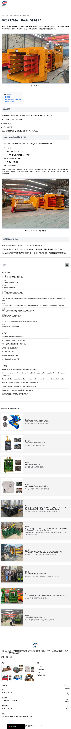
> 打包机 (39, 666)
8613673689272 (7, 692)
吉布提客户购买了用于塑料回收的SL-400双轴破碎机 (19, 386)
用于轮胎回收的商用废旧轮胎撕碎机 (14, 340)
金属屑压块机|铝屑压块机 (10, 355)
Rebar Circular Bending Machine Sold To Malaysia (19, 369)
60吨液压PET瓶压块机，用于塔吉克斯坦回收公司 (18, 311)
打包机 (4, 275)
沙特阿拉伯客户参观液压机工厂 (12, 327)
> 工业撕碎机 (40, 669)
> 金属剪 (39, 672)
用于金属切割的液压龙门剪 (11, 359)
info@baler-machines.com (10, 700)
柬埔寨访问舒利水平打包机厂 (11, 316)
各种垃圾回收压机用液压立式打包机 (14, 344)
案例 (3, 304)
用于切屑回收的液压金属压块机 (12, 293)
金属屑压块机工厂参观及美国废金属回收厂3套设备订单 (20, 383)
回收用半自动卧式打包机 (10, 348)
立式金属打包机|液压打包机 (11, 282)
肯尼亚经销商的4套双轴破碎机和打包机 (15, 394)
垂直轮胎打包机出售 (8, 288)
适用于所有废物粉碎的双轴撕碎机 (13, 337)
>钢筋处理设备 (41, 675)
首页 (3, 15)
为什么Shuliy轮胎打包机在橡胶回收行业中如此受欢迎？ (20, 321)
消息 (3, 296)
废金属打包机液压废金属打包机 (12, 277)
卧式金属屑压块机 (8, 352)
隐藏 (9, 94)
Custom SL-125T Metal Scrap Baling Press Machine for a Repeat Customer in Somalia (33, 306)
